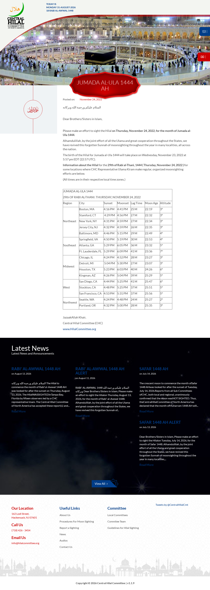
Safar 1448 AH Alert (160, 422)
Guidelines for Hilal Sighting (123, 527)
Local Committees (117, 515)
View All (100, 483)
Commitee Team (116, 521)
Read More (18, 411)
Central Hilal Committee (18, 15)
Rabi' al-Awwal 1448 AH (35, 368)
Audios (64, 540)
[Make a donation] (204, 56)
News (63, 534)
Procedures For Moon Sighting (77, 521)
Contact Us (66, 546)
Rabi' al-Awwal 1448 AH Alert (99, 370)
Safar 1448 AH (153, 368)
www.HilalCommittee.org (79, 329)
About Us (65, 515)
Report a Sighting (69, 527)
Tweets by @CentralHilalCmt (172, 504)
